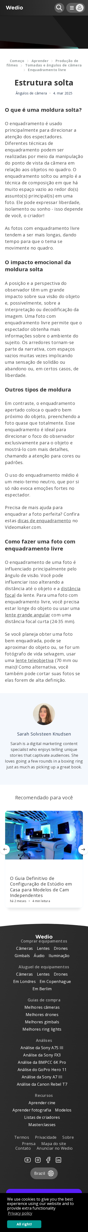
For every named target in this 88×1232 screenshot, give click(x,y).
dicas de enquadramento (44, 520)
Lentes (43, 948)
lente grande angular (27, 615)
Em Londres (24, 981)
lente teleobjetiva (35, 660)
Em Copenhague (55, 981)
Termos (21, 1137)
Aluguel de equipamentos (44, 967)
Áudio (39, 955)
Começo (17, 60)
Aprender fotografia (31, 1110)
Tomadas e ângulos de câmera (53, 65)
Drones (61, 948)
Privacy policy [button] (20, 1213)
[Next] (83, 849)
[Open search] (59, 8)
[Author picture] (44, 714)
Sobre (68, 1137)
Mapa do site (53, 1143)
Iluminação (59, 955)
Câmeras (24, 948)
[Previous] (5, 849)
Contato (23, 1148)
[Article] (44, 835)
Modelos (63, 1110)
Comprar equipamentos (44, 941)
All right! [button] (24, 1224)
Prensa (28, 1143)
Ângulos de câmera (31, 93)
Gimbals (22, 955)
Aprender (40, 60)
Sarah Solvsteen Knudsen (44, 734)
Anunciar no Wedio (55, 1148)
